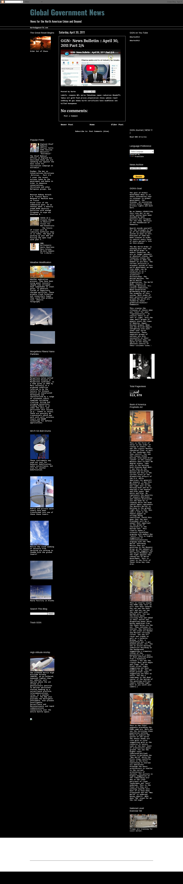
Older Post (117, 125)
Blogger (110, 866)
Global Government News (67, 12)
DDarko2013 (135, 37)
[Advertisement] (40, 95)
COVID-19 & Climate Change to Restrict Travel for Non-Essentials (47, 222)
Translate (139, 157)
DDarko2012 (135, 41)
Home (92, 125)
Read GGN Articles (138, 137)
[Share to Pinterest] (94, 91)
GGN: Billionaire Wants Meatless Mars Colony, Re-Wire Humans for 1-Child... (47, 248)
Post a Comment (71, 116)
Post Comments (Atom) (99, 131)
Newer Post (67, 125)
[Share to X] (89, 91)
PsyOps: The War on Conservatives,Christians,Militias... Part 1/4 (42, 173)
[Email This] (85, 91)
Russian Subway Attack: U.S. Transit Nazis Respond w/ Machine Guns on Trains (41, 198)
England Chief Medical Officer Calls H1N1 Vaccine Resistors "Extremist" (46, 149)
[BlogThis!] (87, 91)
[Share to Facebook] (92, 91)
